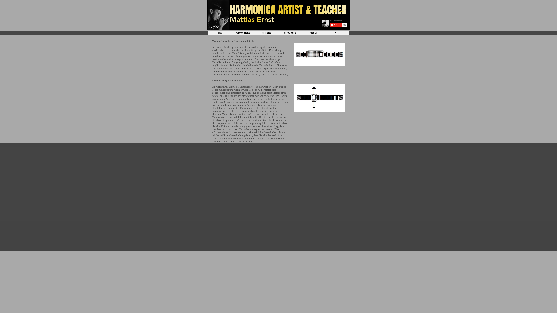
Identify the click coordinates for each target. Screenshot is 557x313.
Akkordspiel (258, 47)
